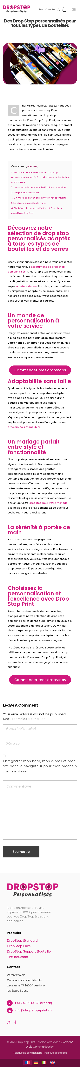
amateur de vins (26, 286)
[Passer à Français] (27, 1062)
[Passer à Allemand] (36, 1062)
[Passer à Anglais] (52, 1062)
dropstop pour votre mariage (48, 502)
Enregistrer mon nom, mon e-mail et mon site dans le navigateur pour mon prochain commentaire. (40, 766)
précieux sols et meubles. (24, 426)
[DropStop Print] (16, 9)
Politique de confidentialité (27, 1053)
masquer (32, 166)
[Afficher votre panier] (65, 9)
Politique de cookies (55, 1053)
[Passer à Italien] (44, 1062)
